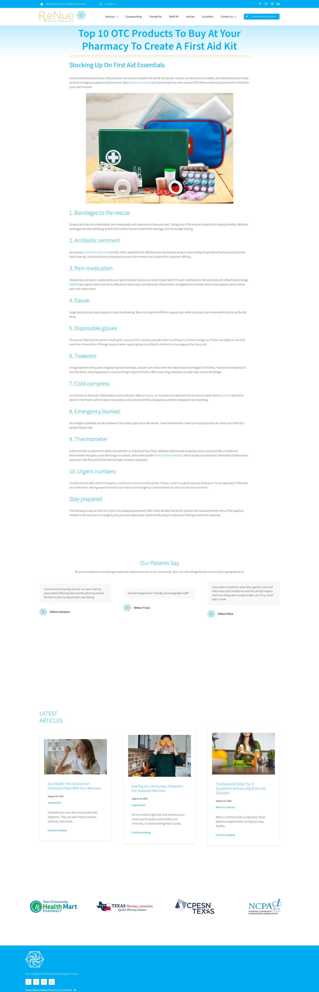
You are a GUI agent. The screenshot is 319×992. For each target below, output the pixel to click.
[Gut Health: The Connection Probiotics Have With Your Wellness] (75, 741)
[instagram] (272, 4)
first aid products (140, 83)
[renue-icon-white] (34, 952)
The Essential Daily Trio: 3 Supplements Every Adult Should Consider (240, 789)
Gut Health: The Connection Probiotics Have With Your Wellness (74, 786)
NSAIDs (74, 284)
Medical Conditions (225, 807)
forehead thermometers (168, 455)
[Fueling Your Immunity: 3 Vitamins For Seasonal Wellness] (159, 737)
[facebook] (260, 4)
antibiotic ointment (96, 252)
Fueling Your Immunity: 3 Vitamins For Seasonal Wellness (157, 788)
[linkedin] (278, 4)
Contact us (110, 4)
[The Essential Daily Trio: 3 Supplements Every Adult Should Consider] (243, 735)
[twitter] (266, 4)
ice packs (225, 395)
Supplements (54, 802)
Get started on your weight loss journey (66, 4)
